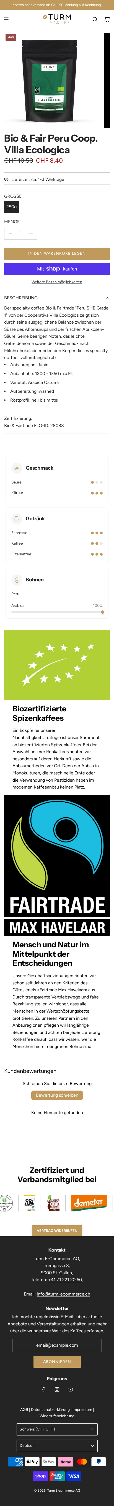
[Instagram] (57, 1389)
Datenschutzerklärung (50, 1409)
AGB (24, 1409)
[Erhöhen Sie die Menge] (31, 233)
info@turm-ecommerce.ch (63, 1294)
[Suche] (95, 19)
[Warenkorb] (107, 19)
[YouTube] (70, 1389)
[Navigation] (6, 19)
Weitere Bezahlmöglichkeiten (57, 282)
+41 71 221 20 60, (65, 1279)
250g (11, 206)
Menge (12, 221)
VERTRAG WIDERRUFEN (57, 1231)
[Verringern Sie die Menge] (10, 233)
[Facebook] (44, 1389)
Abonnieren (57, 1361)
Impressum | (83, 1409)
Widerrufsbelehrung (57, 1416)
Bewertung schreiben (57, 1095)
